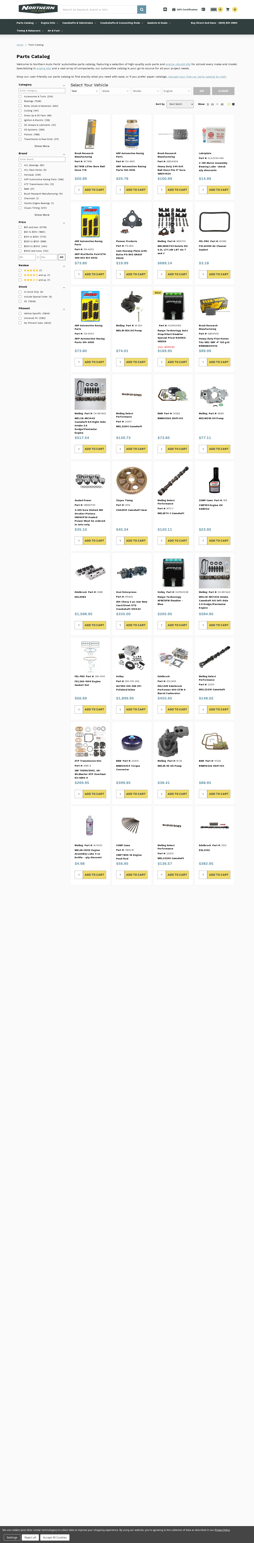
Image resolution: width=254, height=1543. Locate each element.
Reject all (30, 1537)
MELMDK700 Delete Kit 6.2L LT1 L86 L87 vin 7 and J (173, 250)
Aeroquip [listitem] (29, 174)
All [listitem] (25, 301)
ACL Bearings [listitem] (31, 165)
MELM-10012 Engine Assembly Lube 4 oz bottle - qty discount (88, 854)
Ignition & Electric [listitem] (33, 120)
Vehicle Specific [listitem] (32, 313)
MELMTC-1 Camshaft (171, 513)
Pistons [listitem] (28, 134)
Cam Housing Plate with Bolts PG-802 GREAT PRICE (131, 254)
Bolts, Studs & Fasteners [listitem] (37, 106)
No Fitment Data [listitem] (33, 323)
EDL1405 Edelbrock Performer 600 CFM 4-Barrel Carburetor (172, 690)
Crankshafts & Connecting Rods (120, 22)
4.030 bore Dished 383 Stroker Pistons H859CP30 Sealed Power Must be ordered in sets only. (90, 517)
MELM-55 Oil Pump (170, 765)
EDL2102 (204, 850)
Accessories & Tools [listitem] (35, 96)
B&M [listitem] (26, 189)
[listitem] (31, 227)
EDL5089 (80, 596)
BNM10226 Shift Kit (211, 765)
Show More (42, 146)
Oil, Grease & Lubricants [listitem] (37, 125)
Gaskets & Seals (157, 22)
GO (61, 257)
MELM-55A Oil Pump (129, 330)
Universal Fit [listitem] (31, 318)
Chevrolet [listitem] (29, 198)
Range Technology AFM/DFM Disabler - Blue (170, 600)
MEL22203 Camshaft (171, 858)
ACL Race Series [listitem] (33, 170)
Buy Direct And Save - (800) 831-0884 (214, 22)
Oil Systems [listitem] (30, 129)
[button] (216, 9)
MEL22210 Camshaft (212, 689)
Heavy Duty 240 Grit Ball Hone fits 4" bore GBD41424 (172, 170)
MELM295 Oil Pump (211, 418)
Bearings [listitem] (28, 101)
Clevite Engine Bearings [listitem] (37, 203)
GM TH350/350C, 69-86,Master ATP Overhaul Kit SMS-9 (90, 774)
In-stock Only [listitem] (31, 292)
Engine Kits (48, 22)
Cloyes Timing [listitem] (32, 208)
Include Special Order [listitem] (36, 296)
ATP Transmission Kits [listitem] (36, 184)
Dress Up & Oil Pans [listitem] (35, 115)
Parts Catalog (25, 22)
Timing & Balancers (28, 30)
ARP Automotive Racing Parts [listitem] (40, 179)
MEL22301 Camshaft (129, 426)
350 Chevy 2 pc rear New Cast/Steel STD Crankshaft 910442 (132, 605)
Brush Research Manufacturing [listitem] (41, 193)
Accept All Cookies (55, 1537)
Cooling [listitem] (28, 110)
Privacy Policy (222, 1530)
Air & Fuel (54, 30)
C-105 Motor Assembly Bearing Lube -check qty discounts (213, 167)
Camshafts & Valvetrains (77, 22)
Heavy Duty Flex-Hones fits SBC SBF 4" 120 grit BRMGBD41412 (214, 342)
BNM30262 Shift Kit (170, 418)
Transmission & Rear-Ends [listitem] (38, 139)
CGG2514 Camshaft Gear (131, 510)
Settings (12, 1537)
